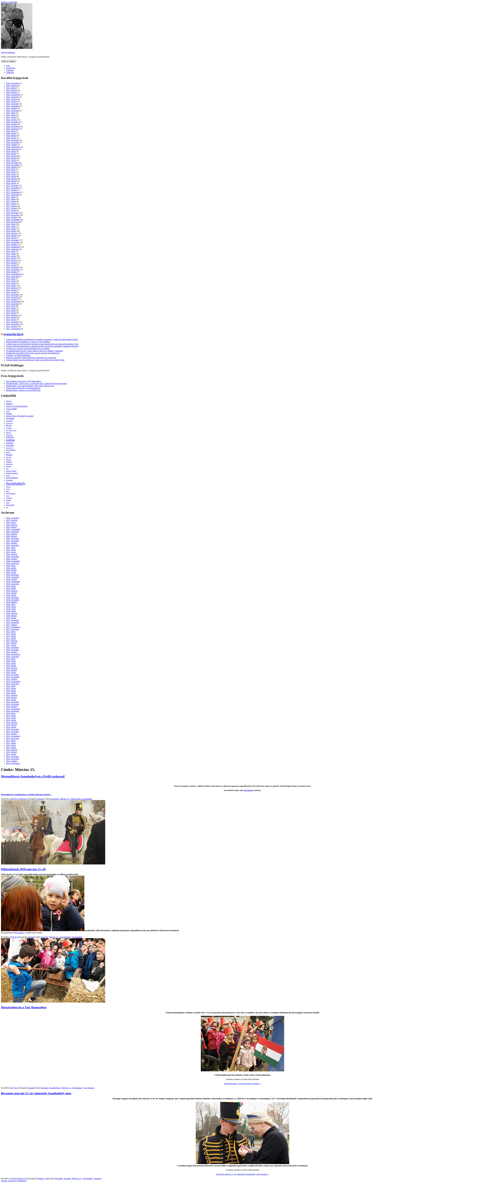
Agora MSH (11, 409)
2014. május (11, 283)
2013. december (12, 295)
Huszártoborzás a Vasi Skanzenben (23, 1007)
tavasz (8, 489)
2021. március (11, 120)
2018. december (12, 163)
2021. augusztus (12, 110)
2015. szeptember (13, 247)
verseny (9, 498)
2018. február (11, 181)
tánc (7, 491)
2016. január (11, 238)
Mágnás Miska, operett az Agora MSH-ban (23, 390)
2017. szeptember (13, 192)
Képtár (9, 454)
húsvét (8, 433)
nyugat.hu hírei (13, 334)
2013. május (11, 310)
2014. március (11, 288)
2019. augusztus (12, 149)
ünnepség (97, 1178)
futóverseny (9, 423)
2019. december (12, 140)
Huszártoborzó (55, 1088)
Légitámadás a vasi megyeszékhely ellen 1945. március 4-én (30, 386)
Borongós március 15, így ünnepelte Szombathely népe (36, 1093)
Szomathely (9, 480)
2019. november (12, 142)
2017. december (12, 185)
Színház (8, 486)
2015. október (11, 245)
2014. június (11, 281)
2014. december (12, 267)
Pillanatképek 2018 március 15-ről (23, 869)
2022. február (11, 101)
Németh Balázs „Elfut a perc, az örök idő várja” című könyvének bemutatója (36, 383)
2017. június (11, 199)
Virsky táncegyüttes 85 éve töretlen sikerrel (23, 388)
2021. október (11, 108)
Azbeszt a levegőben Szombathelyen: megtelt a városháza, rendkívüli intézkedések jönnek (42, 339)
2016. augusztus (12, 222)
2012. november (12, 324)
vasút (7, 496)
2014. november (12, 270)
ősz (7, 507)
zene (7, 503)
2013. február (11, 317)
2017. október (11, 190)
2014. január (11, 292)
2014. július (10, 279)
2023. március (11, 90)
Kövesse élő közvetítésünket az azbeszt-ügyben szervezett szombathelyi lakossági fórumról (42, 346)
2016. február (11, 235)
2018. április (11, 176)
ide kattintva (249, 790)
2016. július (10, 224)
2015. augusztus (12, 249)
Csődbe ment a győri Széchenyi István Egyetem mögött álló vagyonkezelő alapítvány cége (42, 344)
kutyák (8, 452)
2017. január (11, 210)
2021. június (11, 115)
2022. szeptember (13, 95)
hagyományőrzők (11, 430)
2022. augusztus (12, 97)
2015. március (11, 260)
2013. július (10, 306)
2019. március (11, 156)
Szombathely (16, 483)
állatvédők (10, 505)
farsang (9, 413)
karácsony (10, 437)
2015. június (11, 254)
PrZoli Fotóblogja (8, 52)
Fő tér (8, 425)
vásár (8, 500)
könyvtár (8, 457)
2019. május (11, 151)
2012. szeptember (13, 329)
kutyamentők (10, 450)
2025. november (12, 83)
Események (10, 68)
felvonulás (10, 418)
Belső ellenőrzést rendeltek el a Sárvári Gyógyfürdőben (28, 342)
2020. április (11, 133)
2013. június (11, 308)
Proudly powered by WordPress (13, 1181)
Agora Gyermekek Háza (17, 406)
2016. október (11, 217)
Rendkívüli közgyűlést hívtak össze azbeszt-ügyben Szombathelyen (33, 353)
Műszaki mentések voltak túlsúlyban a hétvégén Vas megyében (31, 358)
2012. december (12, 322)
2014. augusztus (12, 276)
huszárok (44, 937)
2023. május (11, 88)
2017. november (12, 188)
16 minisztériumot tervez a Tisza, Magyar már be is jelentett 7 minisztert (34, 351)
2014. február (11, 290)
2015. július (10, 251)
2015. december (12, 240)
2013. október (11, 299)
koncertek (10, 445)
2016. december (12, 213)
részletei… (26, 795)
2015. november (12, 242)
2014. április (11, 285)
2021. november (12, 106)
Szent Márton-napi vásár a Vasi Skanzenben (23, 381)
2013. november (12, 297)
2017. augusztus (12, 195)
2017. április (11, 204)
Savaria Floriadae (11, 471)
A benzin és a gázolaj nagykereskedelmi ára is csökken (28, 348)
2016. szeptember (13, 220)
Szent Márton (12, 477)
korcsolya (9, 448)
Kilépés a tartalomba (9, 2)
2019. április (11, 154)
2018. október (11, 167)
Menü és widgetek (8, 61)
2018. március (11, 179)
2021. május (11, 117)
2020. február (11, 135)
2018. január (11, 183)
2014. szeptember (13, 274)
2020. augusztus (12, 129)
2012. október (11, 326)
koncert (9, 443)
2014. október (11, 272)
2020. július (10, 131)
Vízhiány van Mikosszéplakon (18, 355)
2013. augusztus (12, 304)
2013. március (11, 315)
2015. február (11, 263)
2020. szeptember (13, 126)
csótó (8, 411)
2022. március (11, 99)
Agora (9, 403)
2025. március (11, 85)
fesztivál (9, 421)
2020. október (11, 124)
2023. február (11, 92)
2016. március (11, 233)
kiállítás (10, 439)
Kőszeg (8, 459)
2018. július (10, 170)
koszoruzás (54, 799)
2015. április (11, 258)
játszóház (9, 435)
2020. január (11, 138)
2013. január (11, 320)
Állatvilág (10, 72)
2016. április (11, 231)
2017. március (11, 206)
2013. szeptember (13, 301)
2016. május (11, 229)
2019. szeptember (13, 147)
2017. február (11, 208)
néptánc (8, 466)
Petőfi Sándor (75, 799)
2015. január (11, 265)
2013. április (11, 313)
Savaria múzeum (12, 473)
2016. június (11, 226)
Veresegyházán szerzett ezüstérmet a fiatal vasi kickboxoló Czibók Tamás (35, 360)
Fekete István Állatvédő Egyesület (19, 416)
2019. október (11, 145)
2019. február (11, 158)
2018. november (12, 165)
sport (8, 475)
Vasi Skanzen (10, 493)
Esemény (40, 799)
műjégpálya (9, 464)
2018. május (11, 174)
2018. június (11, 172)
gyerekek (8, 428)
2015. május (11, 256)
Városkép (10, 70)
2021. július (10, 113)
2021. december (12, 104)
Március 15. (64, 799)
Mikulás (9, 462)
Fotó (8, 66)
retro (7, 469)
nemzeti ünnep (65, 937)
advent (8, 401)
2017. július (10, 197)
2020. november (12, 122)
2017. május (11, 201)
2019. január (11, 160)
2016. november (12, 215)
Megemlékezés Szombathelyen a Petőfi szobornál (33, 776)
